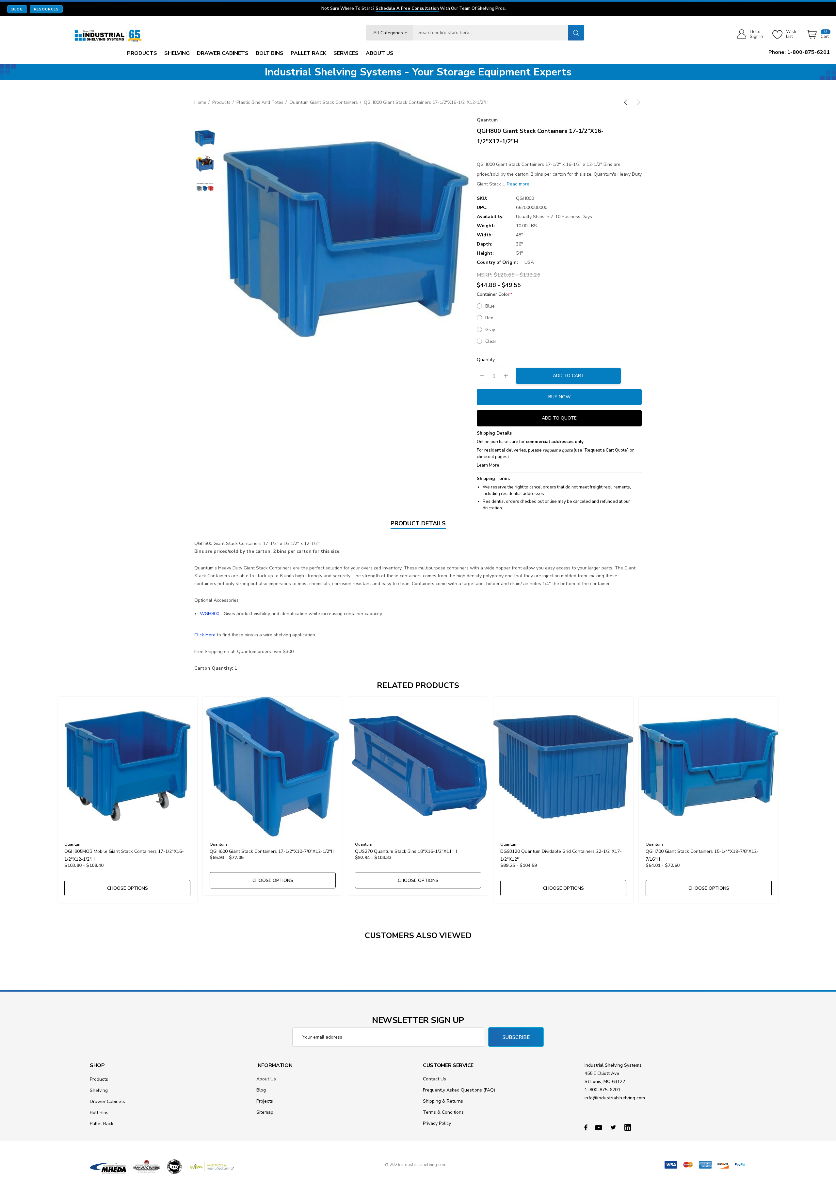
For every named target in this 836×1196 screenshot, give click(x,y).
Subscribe (516, 1037)
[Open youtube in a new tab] (599, 1127)
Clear (490, 341)
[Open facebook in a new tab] (586, 1127)
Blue (490, 306)
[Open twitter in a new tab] (614, 1127)
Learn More (488, 465)
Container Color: (494, 294)
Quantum (487, 120)
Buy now (559, 397)
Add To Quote (559, 418)
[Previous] (627, 102)
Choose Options (127, 888)
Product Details (418, 523)
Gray (490, 330)
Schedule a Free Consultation (407, 8)
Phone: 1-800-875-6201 (799, 52)
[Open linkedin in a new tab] (629, 1127)
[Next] (637, 102)
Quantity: (486, 360)
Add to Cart (568, 376)
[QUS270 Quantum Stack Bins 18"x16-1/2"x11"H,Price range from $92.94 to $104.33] (418, 767)
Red (489, 318)
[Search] (576, 32)
